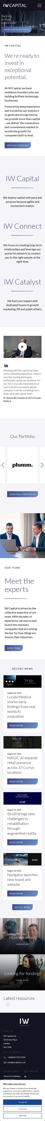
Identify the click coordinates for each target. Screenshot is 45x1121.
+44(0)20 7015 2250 (16, 1057)
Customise (22, 1109)
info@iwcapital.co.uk (17, 1062)
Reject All (22, 1116)
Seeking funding (17, 145)
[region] (22, 1100)
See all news (22, 907)
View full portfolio (22, 494)
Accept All (22, 1102)
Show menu (40, 5)
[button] (3, 465)
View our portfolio (16, 29)
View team (13, 648)
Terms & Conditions (12, 1076)
